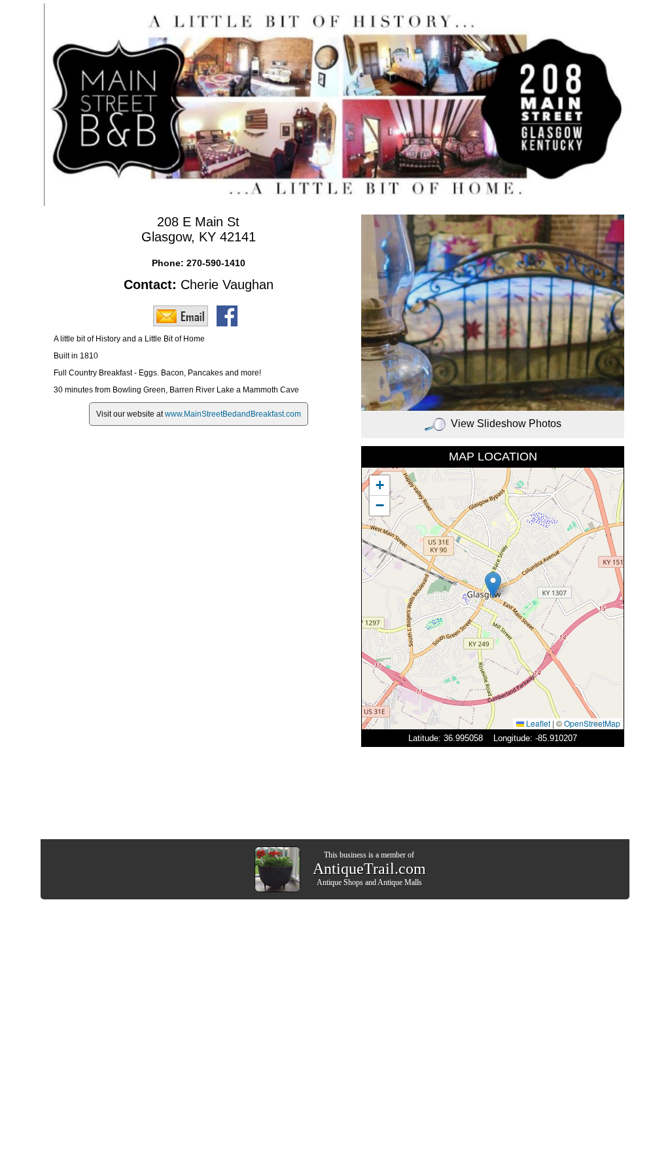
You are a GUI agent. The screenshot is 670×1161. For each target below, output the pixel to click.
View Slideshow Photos (506, 423)
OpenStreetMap (592, 723)
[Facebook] (230, 315)
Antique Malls (400, 882)
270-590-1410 (215, 263)
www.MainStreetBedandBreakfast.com (233, 414)
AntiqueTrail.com (369, 868)
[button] (493, 585)
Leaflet (537, 723)
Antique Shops (340, 882)
